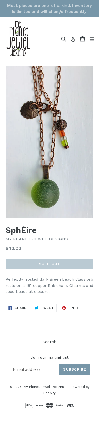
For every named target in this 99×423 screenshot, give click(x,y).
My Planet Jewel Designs (43, 387)
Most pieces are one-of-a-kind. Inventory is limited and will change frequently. (49, 8)
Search (49, 341)
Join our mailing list (49, 357)
